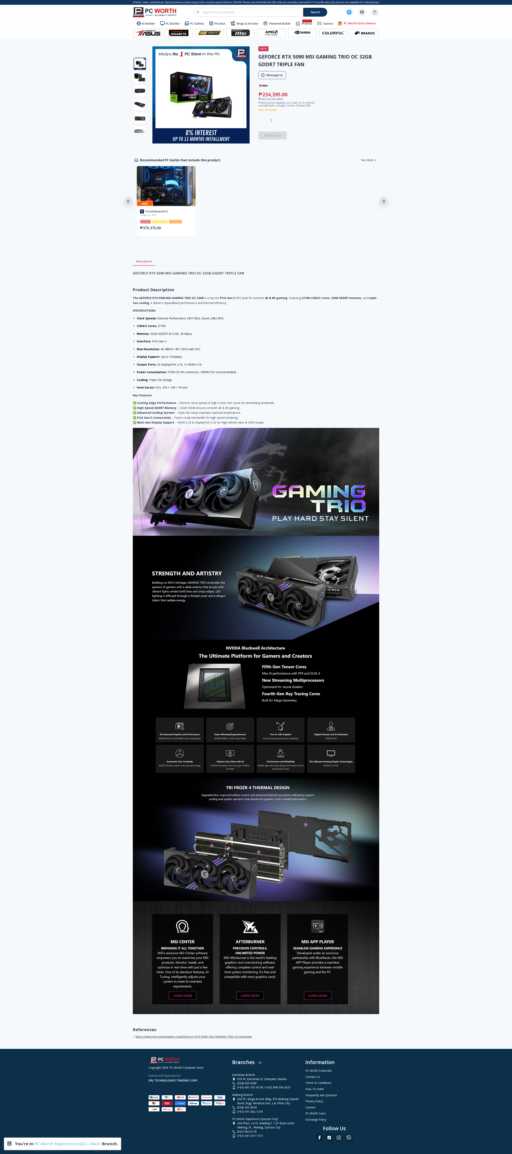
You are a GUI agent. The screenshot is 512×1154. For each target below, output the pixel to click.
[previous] (128, 201)
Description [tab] (144, 261)
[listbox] (256, 201)
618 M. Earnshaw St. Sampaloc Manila (261, 1079)
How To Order (314, 1089)
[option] (165, 201)
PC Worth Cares (315, 1113)
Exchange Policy (315, 1119)
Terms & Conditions (318, 1083)
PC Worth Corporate (318, 1070)
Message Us (274, 75)
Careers (310, 1107)
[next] (384, 201)
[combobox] (262, 12)
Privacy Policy (314, 1101)
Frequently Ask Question (321, 1095)
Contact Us (312, 1077)
